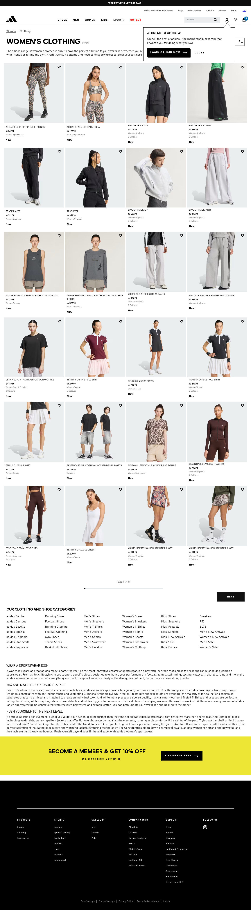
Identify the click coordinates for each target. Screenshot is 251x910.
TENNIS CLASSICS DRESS (141, 381)
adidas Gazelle (15, 626)
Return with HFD (174, 882)
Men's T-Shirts (93, 626)
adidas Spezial (15, 632)
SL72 (203, 626)
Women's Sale (209, 647)
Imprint (167, 901)
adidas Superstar (17, 647)
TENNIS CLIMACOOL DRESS (81, 550)
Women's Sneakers (134, 621)
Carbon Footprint (137, 838)
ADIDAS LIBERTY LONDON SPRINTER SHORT (150, 548)
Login (234, 11)
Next (230, 597)
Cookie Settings (106, 901)
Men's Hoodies (93, 647)
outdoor (58, 854)
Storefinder (172, 876)
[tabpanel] (125, 335)
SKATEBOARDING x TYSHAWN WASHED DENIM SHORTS (94, 466)
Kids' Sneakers (170, 621)
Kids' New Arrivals (173, 637)
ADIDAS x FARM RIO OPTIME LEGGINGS (25, 127)
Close (199, 52)
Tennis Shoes (53, 642)
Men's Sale (207, 642)
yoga (56, 849)
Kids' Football (170, 626)
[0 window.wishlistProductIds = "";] (235, 20)
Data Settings (88, 901)
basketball (59, 838)
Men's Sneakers (94, 621)
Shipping (170, 838)
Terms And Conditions (148, 901)
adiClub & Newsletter (177, 849)
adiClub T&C (135, 860)
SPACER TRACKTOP (138, 126)
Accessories (23, 838)
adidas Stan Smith (18, 642)
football (58, 843)
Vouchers (170, 854)
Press (132, 843)
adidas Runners (137, 865)
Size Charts (172, 860)
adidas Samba (15, 616)
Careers (133, 832)
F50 (202, 621)
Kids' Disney (169, 647)
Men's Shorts (92, 637)
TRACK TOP (73, 211)
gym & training (62, 832)
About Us (133, 827)
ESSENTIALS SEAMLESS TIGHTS (21, 548)
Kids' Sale (167, 642)
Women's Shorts (132, 637)
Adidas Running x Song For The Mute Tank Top (32, 296)
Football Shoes (54, 621)
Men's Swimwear (95, 642)
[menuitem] (62, 20)
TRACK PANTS (13, 211)
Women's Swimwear (135, 642)
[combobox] (202, 20)
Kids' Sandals (170, 632)
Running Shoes (54, 616)
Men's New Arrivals (212, 632)
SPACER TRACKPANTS (200, 126)
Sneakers (206, 616)
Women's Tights (132, 632)
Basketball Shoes (56, 647)
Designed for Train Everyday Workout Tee (30, 380)
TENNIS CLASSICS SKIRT (18, 466)
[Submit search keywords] (215, 20)
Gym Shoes (52, 637)
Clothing (25, 31)
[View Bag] (244, 20)
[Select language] (244, 10)
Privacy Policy (126, 901)
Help (168, 827)
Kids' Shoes (168, 616)
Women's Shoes (132, 616)
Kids (94, 838)
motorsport (60, 860)
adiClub (133, 854)
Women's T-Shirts (133, 626)
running (58, 827)
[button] (62, 20)
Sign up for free (178, 755)
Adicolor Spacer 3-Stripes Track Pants (211, 296)
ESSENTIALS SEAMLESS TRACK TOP (207, 464)
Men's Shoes (92, 616)
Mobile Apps (135, 849)
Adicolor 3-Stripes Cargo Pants (146, 294)
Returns (170, 843)
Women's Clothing (134, 647)
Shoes (20, 827)
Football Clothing (56, 632)
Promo (169, 832)
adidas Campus (16, 621)
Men (94, 827)
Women (11, 31)
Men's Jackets (93, 632)
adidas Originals (16, 637)
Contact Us (171, 865)
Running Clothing (56, 626)
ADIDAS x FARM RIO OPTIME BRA (83, 127)
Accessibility (172, 871)
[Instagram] (205, 827)
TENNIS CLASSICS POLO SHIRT (82, 380)
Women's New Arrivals (214, 637)
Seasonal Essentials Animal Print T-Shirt (152, 466)
